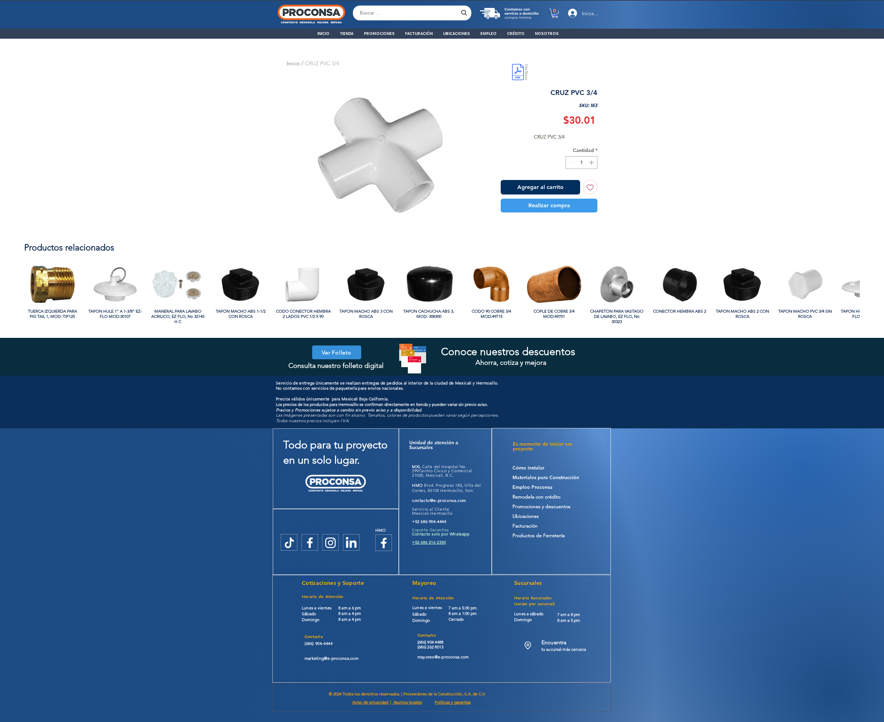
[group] (442, 294)
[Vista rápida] (52, 284)
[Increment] (592, 162)
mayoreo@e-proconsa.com (443, 656)
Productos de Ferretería (538, 535)
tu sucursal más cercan (562, 649)
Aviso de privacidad (370, 702)
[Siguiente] (869, 284)
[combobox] (412, 13)
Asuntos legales (407, 702)
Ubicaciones (525, 516)
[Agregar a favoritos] (590, 187)
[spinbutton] (581, 162)
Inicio (293, 63)
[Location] (528, 645)
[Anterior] (14, 284)
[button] (554, 13)
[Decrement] (571, 162)
